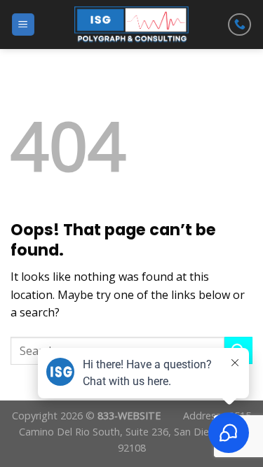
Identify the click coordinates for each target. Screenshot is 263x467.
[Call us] (239, 24)
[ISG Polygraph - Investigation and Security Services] (131, 24)
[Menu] (23, 24)
